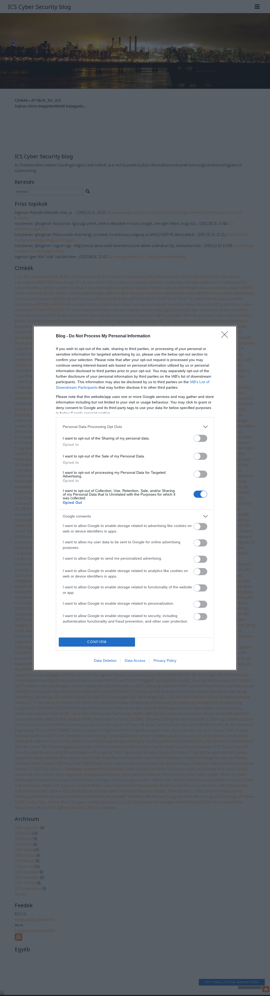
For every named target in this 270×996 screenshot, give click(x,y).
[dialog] (135, 498)
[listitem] (135, 427)
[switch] (200, 438)
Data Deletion (105, 660)
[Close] (226, 336)
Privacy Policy (164, 660)
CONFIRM (97, 642)
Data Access (135, 660)
